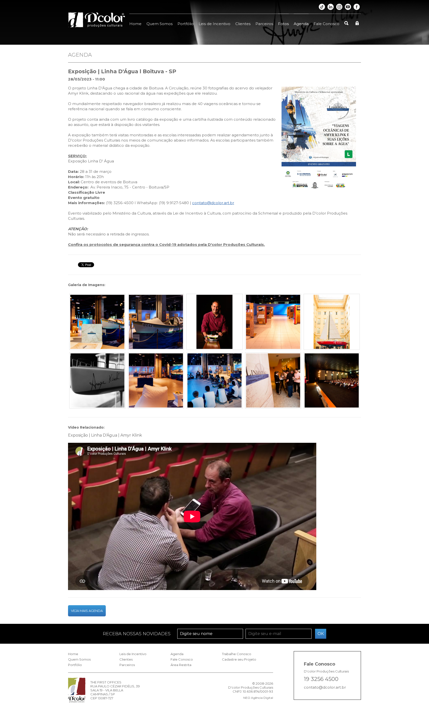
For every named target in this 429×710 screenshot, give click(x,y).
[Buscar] (346, 20)
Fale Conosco (326, 23)
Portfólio (186, 23)
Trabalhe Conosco (236, 654)
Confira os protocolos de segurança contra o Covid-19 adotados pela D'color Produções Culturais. (166, 244)
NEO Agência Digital (258, 698)
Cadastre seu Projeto (239, 659)
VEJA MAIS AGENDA (87, 611)
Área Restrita (181, 665)
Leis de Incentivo (214, 23)
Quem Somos (159, 23)
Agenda (301, 23)
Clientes (242, 23)
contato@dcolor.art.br (213, 202)
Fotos (283, 23)
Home (135, 23)
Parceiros (264, 23)
